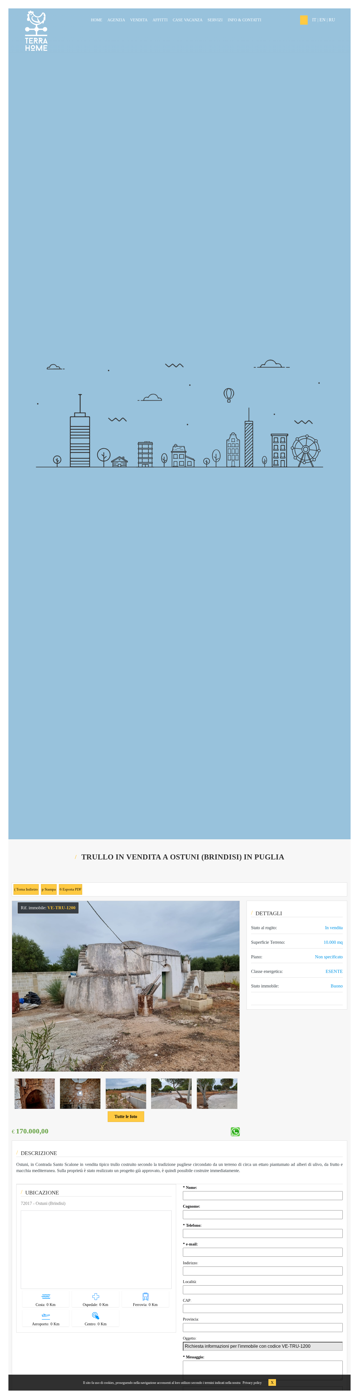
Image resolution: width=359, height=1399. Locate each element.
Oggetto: (190, 1338)
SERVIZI (215, 20)
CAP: (188, 1300)
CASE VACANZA (187, 20)
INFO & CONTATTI (244, 20)
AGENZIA (116, 20)
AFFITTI (160, 20)
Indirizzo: (191, 1263)
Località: (190, 1282)
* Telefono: (193, 1225)
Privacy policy (252, 1383)
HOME (96, 20)
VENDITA (139, 20)
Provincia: (191, 1319)
